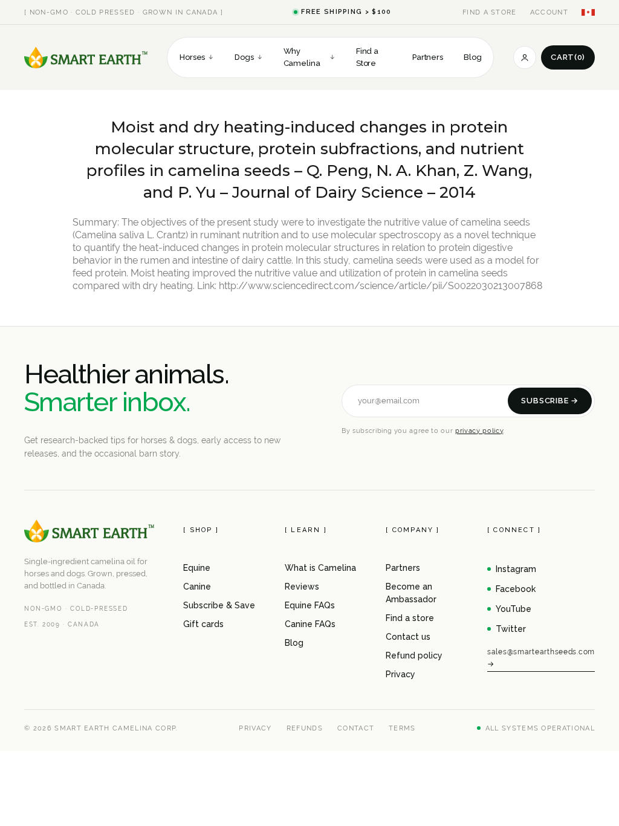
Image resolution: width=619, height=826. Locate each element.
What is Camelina (320, 568)
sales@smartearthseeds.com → (541, 658)
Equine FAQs (310, 605)
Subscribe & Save (219, 605)
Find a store (410, 618)
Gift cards (203, 624)
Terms (402, 728)
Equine (196, 568)
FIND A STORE (489, 12)
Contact (355, 728)
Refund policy (414, 655)
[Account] (524, 57)
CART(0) (568, 57)
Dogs (248, 57)
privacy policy (479, 430)
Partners (427, 57)
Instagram (516, 569)
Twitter (511, 629)
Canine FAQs (310, 624)
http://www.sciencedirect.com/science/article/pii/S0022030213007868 (380, 285)
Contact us (408, 637)
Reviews (302, 586)
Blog (472, 57)
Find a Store (367, 57)
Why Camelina (309, 57)
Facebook (516, 589)
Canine (197, 586)
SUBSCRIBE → (549, 400)
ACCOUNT (549, 12)
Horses (197, 57)
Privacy (400, 674)
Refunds (305, 728)
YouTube (513, 609)
